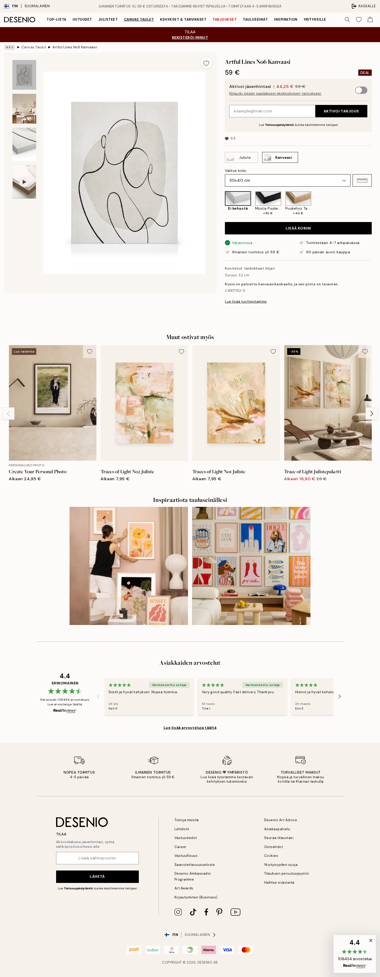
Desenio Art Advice (280, 820)
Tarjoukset (224, 19)
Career (180, 847)
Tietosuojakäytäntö (279, 125)
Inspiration (286, 19)
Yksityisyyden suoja (281, 864)
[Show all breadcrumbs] (9, 47)
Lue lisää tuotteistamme (246, 301)
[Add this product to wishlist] (206, 63)
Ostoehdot (273, 847)
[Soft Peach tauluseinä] (129, 566)
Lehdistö (181, 829)
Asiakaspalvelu (277, 829)
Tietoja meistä (186, 820)
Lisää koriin (298, 228)
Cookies (271, 855)
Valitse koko (236, 170)
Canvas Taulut (139, 19)
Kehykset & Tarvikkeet (183, 19)
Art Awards (183, 888)
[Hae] (347, 19)
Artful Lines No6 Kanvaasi (74, 47)
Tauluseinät (255, 19)
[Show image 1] (24, 75)
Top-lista (56, 19)
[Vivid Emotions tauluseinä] (251, 566)
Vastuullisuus (186, 855)
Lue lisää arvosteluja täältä (190, 727)
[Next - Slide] (376, 203)
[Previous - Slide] (221, 203)
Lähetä (97, 876)
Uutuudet (82, 19)
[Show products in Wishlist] (358, 19)
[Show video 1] (24, 182)
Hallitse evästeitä (279, 882)
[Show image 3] (24, 144)
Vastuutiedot (185, 838)
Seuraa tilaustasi (279, 838)
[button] (362, 180)
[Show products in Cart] (370, 19)
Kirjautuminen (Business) (196, 897)
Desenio (204, 962)
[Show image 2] (24, 109)
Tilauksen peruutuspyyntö (286, 873)
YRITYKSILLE (315, 19)
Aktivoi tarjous (341, 111)
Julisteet (108, 19)
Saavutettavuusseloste (194, 864)
